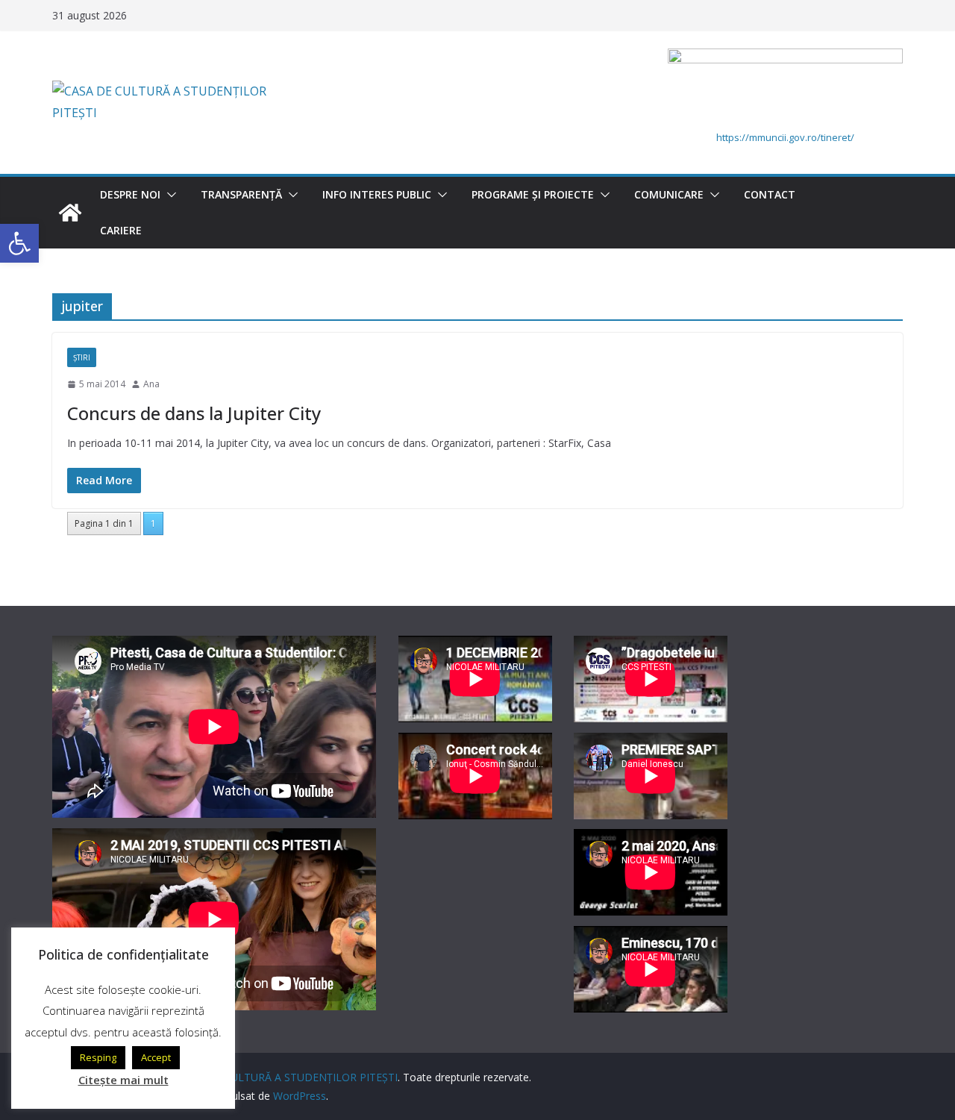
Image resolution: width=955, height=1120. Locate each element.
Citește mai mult (123, 1079)
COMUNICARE (669, 194)
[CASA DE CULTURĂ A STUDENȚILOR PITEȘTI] (70, 213)
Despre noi (130, 194)
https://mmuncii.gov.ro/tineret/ (785, 137)
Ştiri (81, 357)
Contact (769, 194)
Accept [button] (156, 1057)
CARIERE (121, 230)
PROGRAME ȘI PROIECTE (533, 194)
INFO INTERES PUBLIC (376, 194)
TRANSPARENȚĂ (241, 194)
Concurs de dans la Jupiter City (194, 413)
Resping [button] (98, 1057)
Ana (151, 384)
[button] (168, 194)
